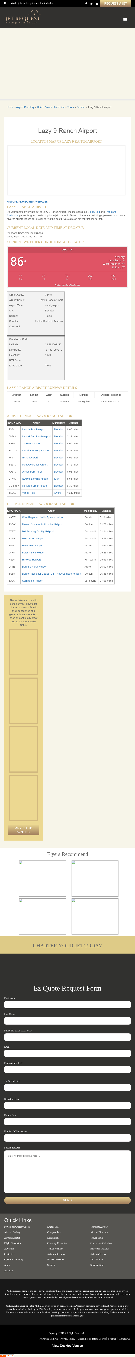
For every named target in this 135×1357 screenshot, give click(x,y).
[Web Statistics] (7, 1355)
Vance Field (28, 492)
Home (10, 107)
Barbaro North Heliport (34, 566)
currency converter (57, 1243)
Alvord (57, 492)
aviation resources (56, 1254)
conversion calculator (101, 1243)
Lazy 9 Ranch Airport (34, 429)
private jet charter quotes (17, 1227)
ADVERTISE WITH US (23, 830)
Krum (57, 478)
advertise (9, 1248)
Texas (70, 107)
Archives (8, 1270)
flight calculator (12, 1243)
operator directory (13, 1259)
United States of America (51, 107)
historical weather (99, 1248)
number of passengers (15, 1131)
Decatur (81, 107)
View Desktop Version (67, 1345)
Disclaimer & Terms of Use (92, 1338)
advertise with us (49, 1338)
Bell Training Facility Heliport (38, 531)
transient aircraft (99, 1227)
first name (9, 998)
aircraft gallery (12, 1232)
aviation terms (98, 1254)
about (7, 1265)
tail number (96, 1259)
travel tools (96, 1237)
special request (12, 1147)
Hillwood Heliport (31, 559)
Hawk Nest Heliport (32, 545)
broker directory (55, 1259)
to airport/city (12, 1081)
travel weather (55, 1248)
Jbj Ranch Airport (31, 443)
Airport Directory (25, 107)
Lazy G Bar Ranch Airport (36, 436)
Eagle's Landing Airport (35, 478)
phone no (17, 1030)
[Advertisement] (36, 652)
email (7, 1047)
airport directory (99, 1232)
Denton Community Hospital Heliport (42, 524)
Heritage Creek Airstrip (34, 485)
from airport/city (13, 1063)
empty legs (53, 1227)
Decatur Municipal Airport (36, 450)
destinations (53, 1237)
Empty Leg (94, 211)
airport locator (12, 1237)
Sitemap (112, 1338)
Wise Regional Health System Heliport (43, 517)
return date (10, 1115)
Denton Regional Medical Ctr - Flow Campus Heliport (51, 573)
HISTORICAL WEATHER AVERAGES (27, 201)
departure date (11, 1099)
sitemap (51, 1265)
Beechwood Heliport (33, 538)
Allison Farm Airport (33, 471)
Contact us (9, 1254)
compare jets (53, 1232)
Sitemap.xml (97, 1265)
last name (9, 1014)
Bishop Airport (30, 457)
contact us (124, 1338)
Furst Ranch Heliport (33, 552)
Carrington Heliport (32, 580)
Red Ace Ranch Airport (34, 464)
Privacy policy (67, 1338)
